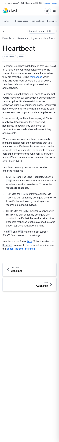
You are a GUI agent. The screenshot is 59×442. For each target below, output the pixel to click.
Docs (5, 20)
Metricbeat (36, 76)
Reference (52, 20)
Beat (29, 241)
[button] (9, 57)
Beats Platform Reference (21, 248)
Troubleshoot (37, 20)
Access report (50, 3)
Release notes (21, 20)
